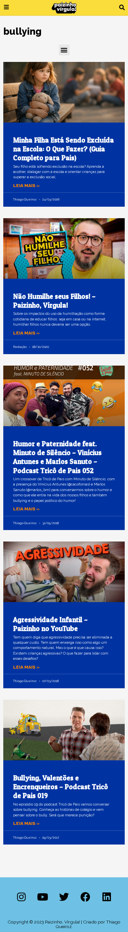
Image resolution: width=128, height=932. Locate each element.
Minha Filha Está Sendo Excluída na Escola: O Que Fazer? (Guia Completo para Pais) (63, 149)
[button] (122, 8)
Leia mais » (26, 185)
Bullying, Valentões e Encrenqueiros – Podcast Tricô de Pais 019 (60, 787)
